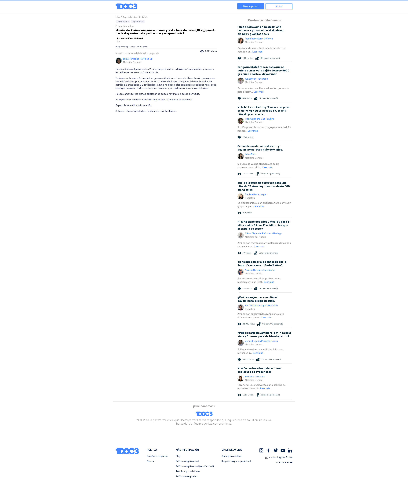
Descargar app (250, 6)
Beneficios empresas (157, 456)
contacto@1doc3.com (278, 457)
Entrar (279, 6)
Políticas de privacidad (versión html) (195, 466)
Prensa (150, 461)
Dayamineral (138, 21)
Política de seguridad (186, 476)
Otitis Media (123, 21)
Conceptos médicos (232, 456)
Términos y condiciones (188, 471)
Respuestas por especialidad (236, 461)
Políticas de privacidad (187, 461)
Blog (178, 456)
